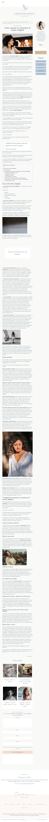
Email (17, 735)
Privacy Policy (27, 819)
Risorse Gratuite (39, 804)
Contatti (30, 804)
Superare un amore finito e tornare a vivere (9, 703)
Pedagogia (40, 67)
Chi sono (12, 804)
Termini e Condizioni (34, 819)
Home (4, 22)
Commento (17, 717)
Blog (8, 22)
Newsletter (24, 807)
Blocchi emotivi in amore (10, 681)
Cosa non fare (7, 169)
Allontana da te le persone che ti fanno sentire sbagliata (17, 179)
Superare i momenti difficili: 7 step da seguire (25, 704)
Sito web (17, 741)
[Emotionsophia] (24, 797)
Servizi (19, 804)
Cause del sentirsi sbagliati (10, 168)
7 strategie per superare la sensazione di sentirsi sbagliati (17, 171)
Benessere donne (17, 32)
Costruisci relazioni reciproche (11, 172)
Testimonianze (40, 73)
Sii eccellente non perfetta (11, 176)
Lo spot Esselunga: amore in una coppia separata (25, 681)
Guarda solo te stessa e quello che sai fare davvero (16, 177)
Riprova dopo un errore (10, 180)
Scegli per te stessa (10, 175)
